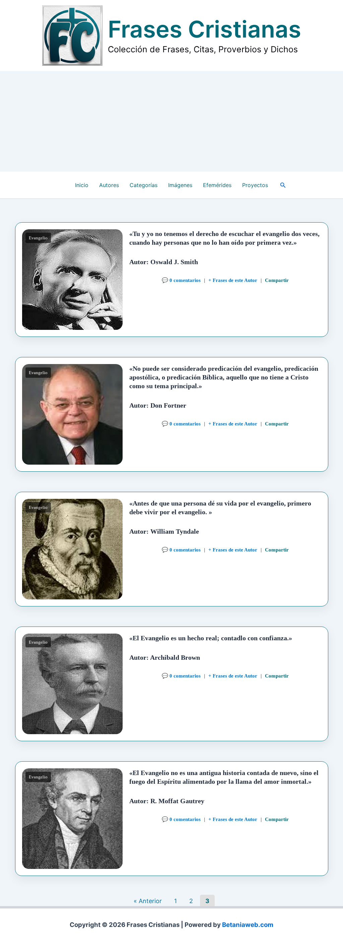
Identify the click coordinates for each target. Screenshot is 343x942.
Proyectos (255, 185)
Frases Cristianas (204, 29)
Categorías (143, 185)
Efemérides (217, 185)
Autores (109, 185)
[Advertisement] (171, 121)
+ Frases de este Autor (232, 280)
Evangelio (38, 237)
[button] (283, 185)
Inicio (81, 185)
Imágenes (180, 185)
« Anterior (148, 900)
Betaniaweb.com (247, 925)
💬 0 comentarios (180, 280)
